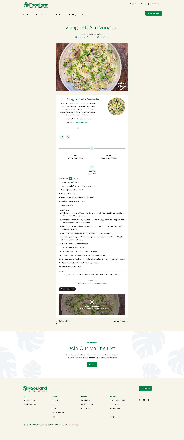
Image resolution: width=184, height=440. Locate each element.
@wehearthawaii (82, 123)
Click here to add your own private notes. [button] (92, 283)
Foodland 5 (85, 408)
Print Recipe (104, 37)
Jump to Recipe (83, 37)
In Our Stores (59, 15)
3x (78, 179)
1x (70, 179)
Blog (111, 413)
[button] (68, 137)
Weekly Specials (30, 404)
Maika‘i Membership (117, 400)
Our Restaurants (58, 413)
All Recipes (85, 400)
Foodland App (115, 408)
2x (74, 179)
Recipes (85, 15)
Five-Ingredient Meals (67, 289)
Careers (55, 417)
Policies (55, 408)
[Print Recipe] (61, 137)
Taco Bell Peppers (120, 321)
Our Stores (142, 4)
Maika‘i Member (42, 15)
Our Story (72, 15)
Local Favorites (87, 404)
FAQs (54, 404)
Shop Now (27, 15)
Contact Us (114, 404)
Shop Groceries (154, 13)
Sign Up (92, 364)
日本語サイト (114, 417)
